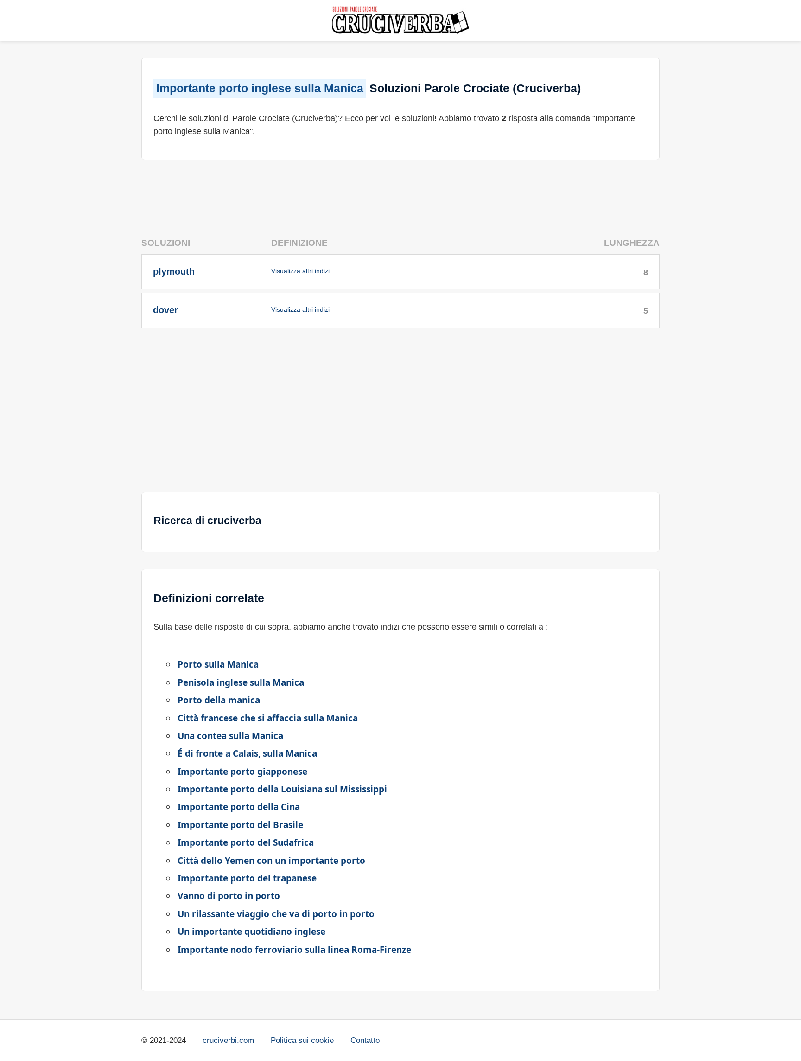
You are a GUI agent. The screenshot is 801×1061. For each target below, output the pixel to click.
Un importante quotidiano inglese (251, 932)
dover (165, 310)
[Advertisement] (400, 194)
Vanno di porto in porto (229, 896)
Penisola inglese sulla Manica (241, 682)
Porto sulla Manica (218, 664)
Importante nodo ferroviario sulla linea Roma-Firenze (294, 950)
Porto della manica (219, 700)
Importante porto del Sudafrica (246, 842)
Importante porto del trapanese (247, 878)
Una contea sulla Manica (230, 736)
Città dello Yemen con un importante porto (271, 861)
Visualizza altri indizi (300, 271)
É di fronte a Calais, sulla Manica (247, 753)
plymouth (174, 271)
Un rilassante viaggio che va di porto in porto (276, 914)
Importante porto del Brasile (240, 825)
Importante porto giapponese (242, 771)
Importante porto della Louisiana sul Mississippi (282, 789)
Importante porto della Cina (239, 807)
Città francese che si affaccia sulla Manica (268, 718)
